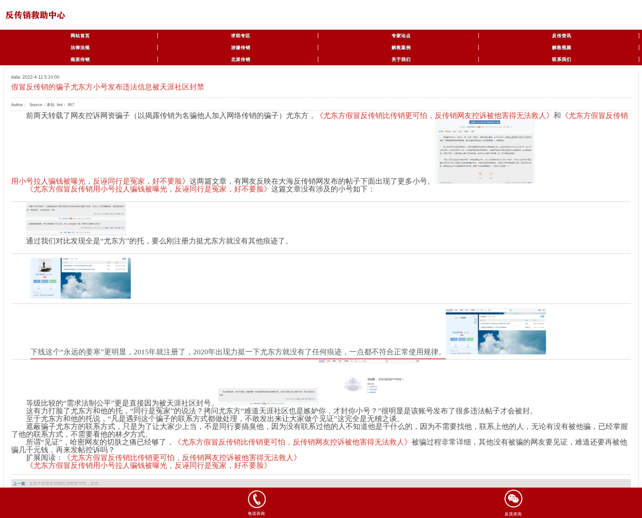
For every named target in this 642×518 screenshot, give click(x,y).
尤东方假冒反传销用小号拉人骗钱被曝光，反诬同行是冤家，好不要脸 (148, 465)
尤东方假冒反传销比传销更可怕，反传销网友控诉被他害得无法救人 (434, 115)
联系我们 (561, 59)
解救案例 (401, 47)
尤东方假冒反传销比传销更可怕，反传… (66, 483)
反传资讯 (561, 35)
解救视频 (561, 47)
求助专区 (240, 35)
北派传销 (240, 59)
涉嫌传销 (240, 47)
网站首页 (80, 35)
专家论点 (401, 35)
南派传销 (80, 59)
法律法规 (80, 47)
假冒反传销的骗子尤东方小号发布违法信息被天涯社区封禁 (107, 87)
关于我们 (401, 59)
